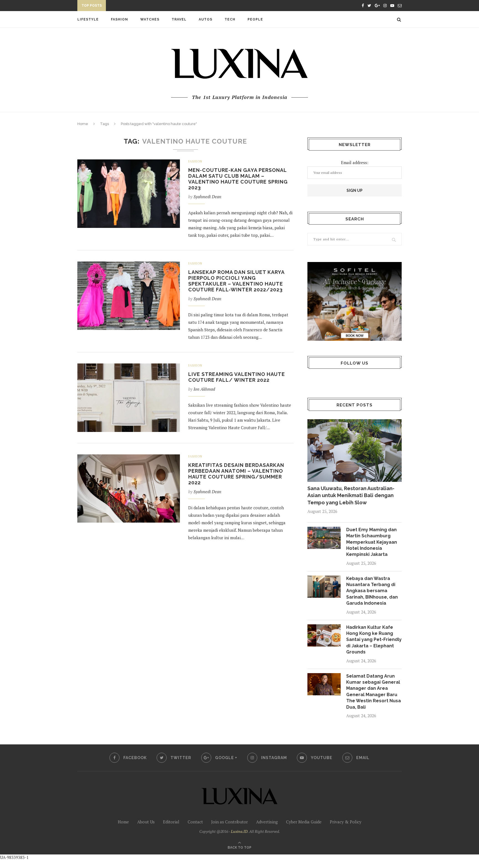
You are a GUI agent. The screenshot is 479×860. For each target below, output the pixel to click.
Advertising (267, 822)
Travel (179, 19)
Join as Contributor (229, 822)
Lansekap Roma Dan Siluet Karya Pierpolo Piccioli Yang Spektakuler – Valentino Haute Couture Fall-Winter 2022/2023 (236, 280)
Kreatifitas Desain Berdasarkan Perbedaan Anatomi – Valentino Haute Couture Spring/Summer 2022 (236, 473)
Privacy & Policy (345, 822)
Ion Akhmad (204, 389)
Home (82, 124)
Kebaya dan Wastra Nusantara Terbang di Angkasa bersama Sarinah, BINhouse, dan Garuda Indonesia (372, 591)
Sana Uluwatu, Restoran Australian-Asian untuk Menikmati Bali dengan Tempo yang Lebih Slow (350, 495)
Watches (149, 19)
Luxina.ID (239, 831)
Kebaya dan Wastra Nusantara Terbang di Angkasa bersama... (173, 6)
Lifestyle (88, 19)
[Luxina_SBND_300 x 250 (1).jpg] (354, 301)
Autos (205, 19)
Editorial (171, 822)
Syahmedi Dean (207, 196)
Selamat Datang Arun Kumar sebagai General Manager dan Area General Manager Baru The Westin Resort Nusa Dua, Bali (373, 691)
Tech (230, 19)
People (255, 19)
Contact (195, 822)
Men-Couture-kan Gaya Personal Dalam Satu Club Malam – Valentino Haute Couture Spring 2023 (238, 178)
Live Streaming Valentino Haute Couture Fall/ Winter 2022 (236, 377)
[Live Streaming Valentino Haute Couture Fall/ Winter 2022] (128, 397)
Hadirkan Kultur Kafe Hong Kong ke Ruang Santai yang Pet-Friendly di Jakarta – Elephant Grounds (374, 640)
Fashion (119, 19)
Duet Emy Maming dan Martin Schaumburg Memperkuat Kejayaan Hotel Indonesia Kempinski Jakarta (371, 542)
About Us (146, 822)
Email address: (354, 162)
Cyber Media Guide (304, 822)
